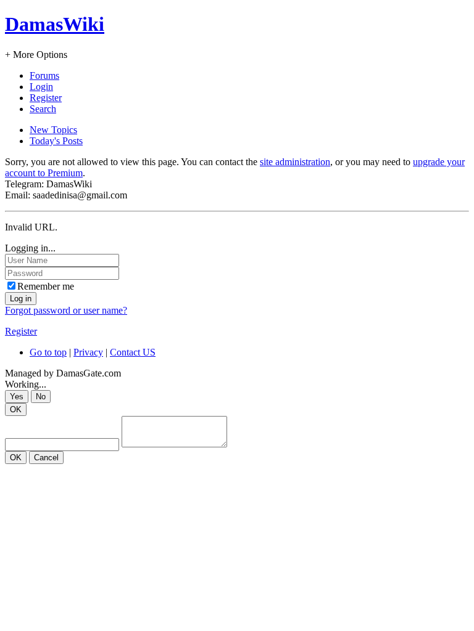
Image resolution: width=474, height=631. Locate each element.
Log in (20, 298)
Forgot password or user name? (66, 310)
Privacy (88, 352)
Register (46, 97)
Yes (16, 396)
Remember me (45, 286)
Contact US (133, 352)
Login (41, 86)
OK (16, 409)
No (41, 396)
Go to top (48, 352)
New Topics (53, 129)
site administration (295, 162)
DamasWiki (54, 24)
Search (43, 109)
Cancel (46, 457)
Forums (44, 75)
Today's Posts (56, 141)
